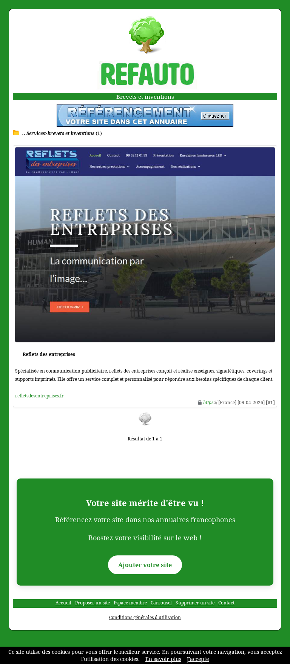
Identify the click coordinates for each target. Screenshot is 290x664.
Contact (226, 603)
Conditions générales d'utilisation (145, 617)
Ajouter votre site (145, 565)
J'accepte (198, 658)
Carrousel (161, 603)
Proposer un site (92, 603)
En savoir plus (163, 658)
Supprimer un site (195, 603)
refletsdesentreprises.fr (39, 396)
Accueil (63, 603)
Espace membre (130, 603)
